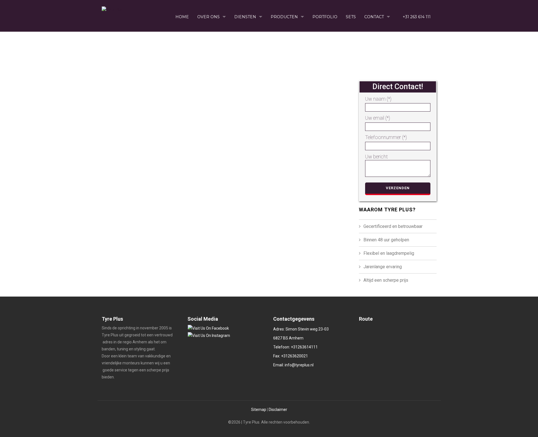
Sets (351, 16)
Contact (374, 16)
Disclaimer (278, 409)
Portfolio (324, 16)
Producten (284, 16)
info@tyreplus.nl (299, 365)
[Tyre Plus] (112, 8)
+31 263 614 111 (416, 16)
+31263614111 (304, 347)
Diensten (245, 16)
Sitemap (258, 409)
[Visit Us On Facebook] (208, 328)
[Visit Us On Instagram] (208, 335)
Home (182, 16)
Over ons (208, 16)
